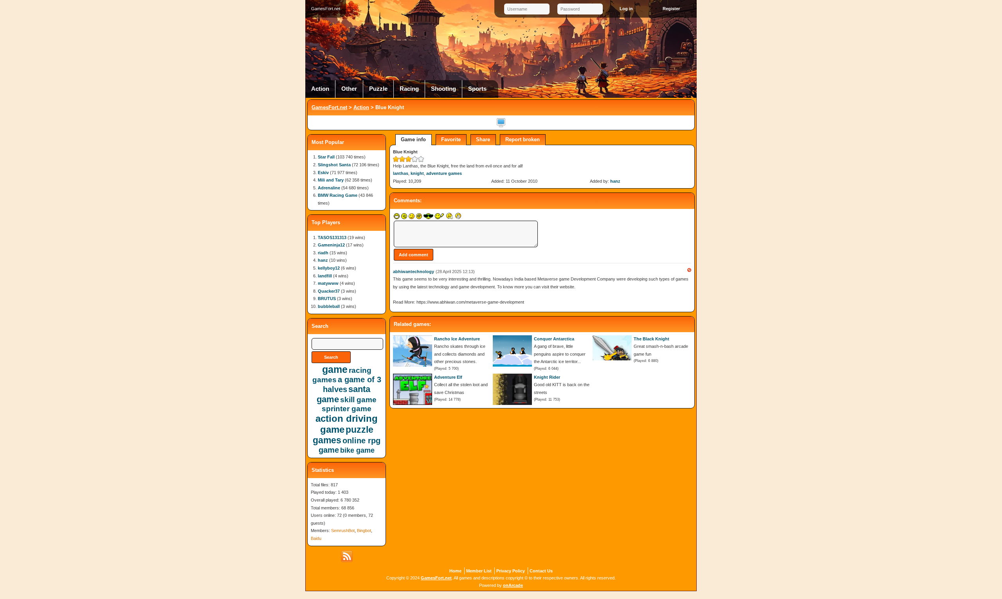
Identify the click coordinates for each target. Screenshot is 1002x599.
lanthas (400, 173)
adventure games (444, 173)
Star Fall (326, 157)
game (335, 369)
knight (417, 173)
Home (455, 570)
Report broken (522, 139)
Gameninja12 (331, 245)
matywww (328, 283)
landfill (325, 275)
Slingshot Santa (334, 164)
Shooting (443, 89)
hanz (615, 181)
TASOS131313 (332, 237)
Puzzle (378, 89)
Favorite (451, 139)
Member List (479, 570)
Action (320, 89)
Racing (409, 89)
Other (349, 89)
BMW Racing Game (337, 195)
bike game (357, 450)
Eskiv (323, 172)
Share (483, 139)
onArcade (513, 585)
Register (671, 8)
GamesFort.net (329, 107)
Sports (477, 89)
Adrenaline (329, 187)
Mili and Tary (331, 180)
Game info (413, 139)
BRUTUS (327, 298)
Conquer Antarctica (554, 338)
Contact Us (541, 570)
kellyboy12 (329, 268)
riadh (323, 252)
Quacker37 (329, 291)
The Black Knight (651, 338)
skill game (358, 400)
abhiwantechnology (413, 271)
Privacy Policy (510, 570)
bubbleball (329, 306)
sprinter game (346, 409)
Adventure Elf (448, 377)
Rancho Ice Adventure (457, 338)
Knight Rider (547, 377)
